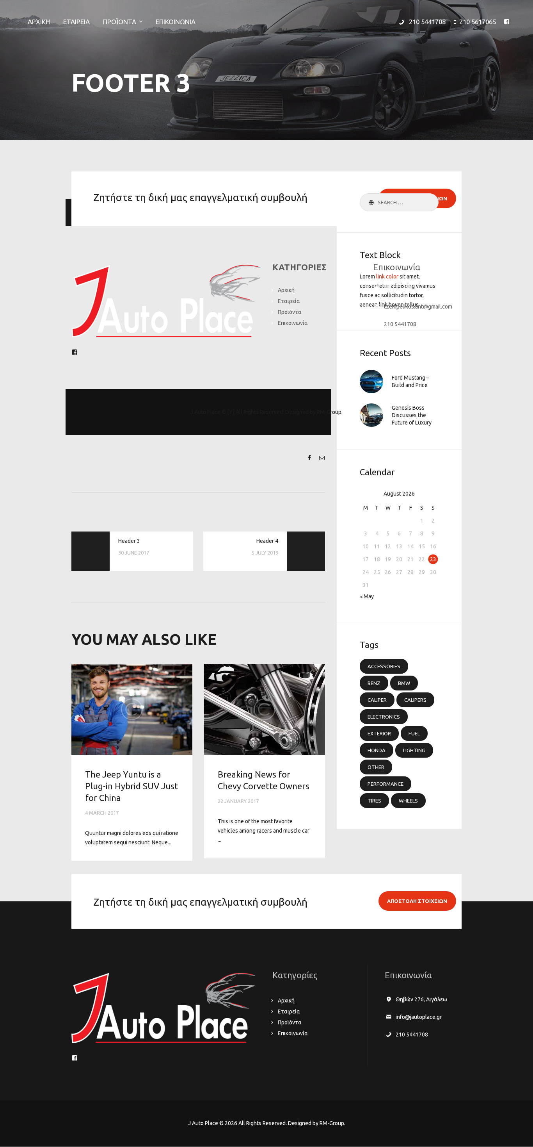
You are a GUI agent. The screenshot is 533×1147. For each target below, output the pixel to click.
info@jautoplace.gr (419, 1017)
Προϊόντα (290, 312)
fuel (414, 733)
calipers (415, 700)
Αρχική (286, 290)
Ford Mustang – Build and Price (410, 381)
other (376, 767)
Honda (377, 750)
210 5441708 (400, 324)
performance (385, 784)
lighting (414, 750)
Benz (374, 683)
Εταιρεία (289, 301)
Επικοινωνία (293, 323)
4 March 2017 (102, 812)
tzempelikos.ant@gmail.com (418, 306)
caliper (377, 700)
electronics (384, 716)
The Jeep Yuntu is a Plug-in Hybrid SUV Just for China (131, 786)
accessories (384, 666)
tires (374, 800)
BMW (404, 683)
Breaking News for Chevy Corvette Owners (263, 780)
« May (367, 596)
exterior (379, 733)
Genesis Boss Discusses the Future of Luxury (412, 415)
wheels (408, 800)
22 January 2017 (238, 801)
